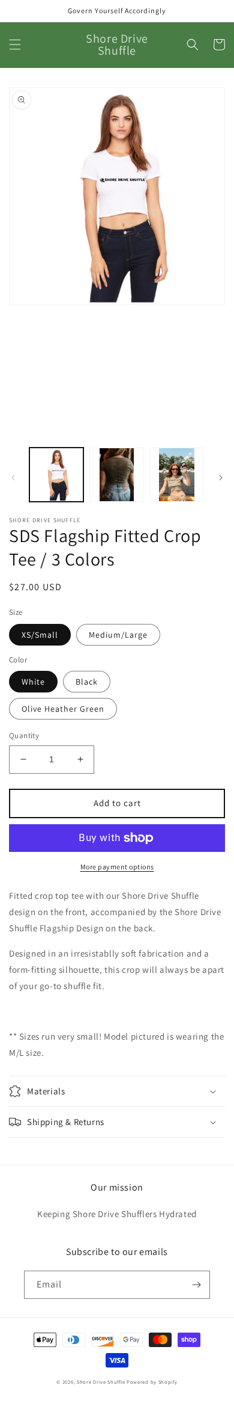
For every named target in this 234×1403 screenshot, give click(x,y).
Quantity (24, 735)
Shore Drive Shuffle (101, 1381)
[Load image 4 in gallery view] (177, 475)
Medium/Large (118, 634)
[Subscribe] (196, 1285)
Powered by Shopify (152, 1381)
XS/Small (40, 634)
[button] (15, 44)
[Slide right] (221, 477)
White (33, 681)
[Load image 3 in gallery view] (116, 475)
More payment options (117, 866)
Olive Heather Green (63, 708)
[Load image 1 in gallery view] (56, 475)
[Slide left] (13, 477)
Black (87, 681)
